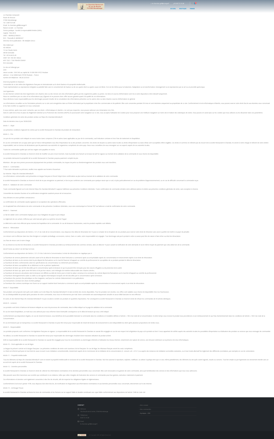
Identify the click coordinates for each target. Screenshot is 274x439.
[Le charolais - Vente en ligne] (91, 6)
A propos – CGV (145, 413)
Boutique (182, 9)
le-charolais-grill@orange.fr (160, 3)
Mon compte (144, 405)
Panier (192, 9)
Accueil (173, 9)
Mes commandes (145, 409)
